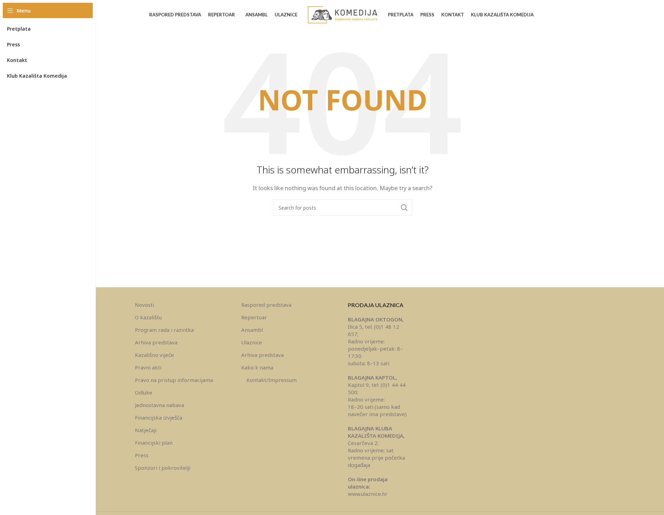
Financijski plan (154, 442)
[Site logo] (342, 14)
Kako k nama (257, 367)
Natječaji (146, 430)
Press (141, 455)
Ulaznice (251, 342)
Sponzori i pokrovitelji (162, 467)
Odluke (143, 392)
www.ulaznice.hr (368, 493)
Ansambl (252, 329)
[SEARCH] (404, 208)
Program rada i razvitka (164, 329)
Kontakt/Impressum (271, 379)
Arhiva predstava (156, 342)
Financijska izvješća (158, 417)
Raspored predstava (266, 304)
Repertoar (254, 317)
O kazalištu (148, 317)
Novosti (144, 304)
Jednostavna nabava (159, 404)
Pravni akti (148, 367)
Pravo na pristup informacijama (174, 379)
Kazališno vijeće (154, 354)
